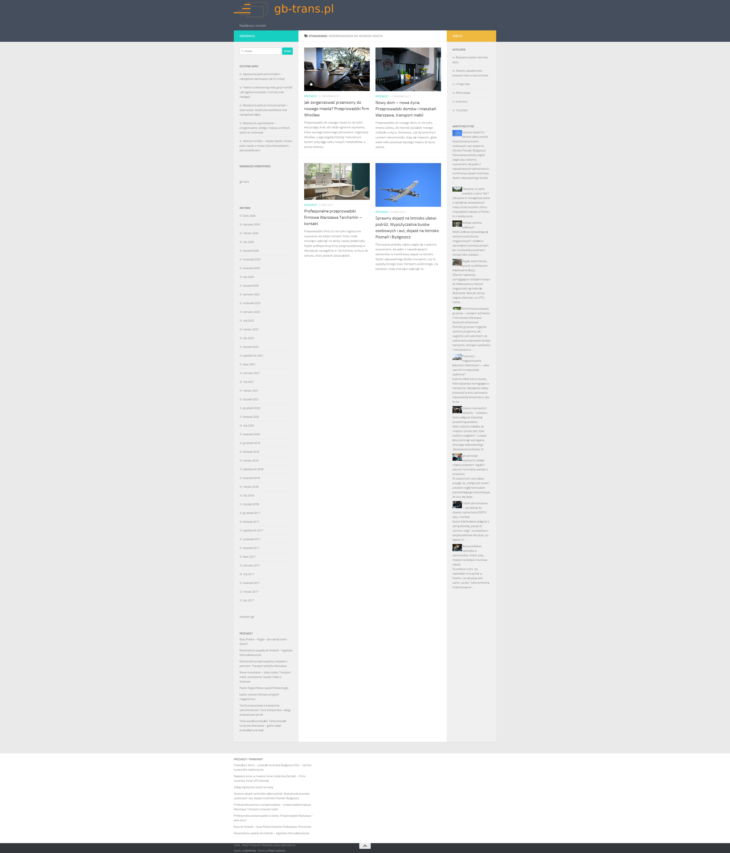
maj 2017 (248, 574)
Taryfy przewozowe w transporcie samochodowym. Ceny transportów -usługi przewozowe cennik (265, 710)
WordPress (250, 850)
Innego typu (463, 84)
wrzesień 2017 (251, 539)
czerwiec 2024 (251, 294)
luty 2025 (248, 277)
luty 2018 (248, 495)
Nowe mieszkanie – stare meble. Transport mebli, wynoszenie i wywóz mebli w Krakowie (265, 677)
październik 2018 (253, 469)
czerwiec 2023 (251, 312)
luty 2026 (248, 242)
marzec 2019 (250, 460)
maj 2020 (248, 425)
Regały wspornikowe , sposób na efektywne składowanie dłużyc (470, 265)
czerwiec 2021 (251, 373)
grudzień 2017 (251, 513)
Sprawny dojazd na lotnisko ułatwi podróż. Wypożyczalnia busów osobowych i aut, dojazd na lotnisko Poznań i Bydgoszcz (470, 141)
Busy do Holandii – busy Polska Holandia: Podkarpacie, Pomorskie (272, 826)
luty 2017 (248, 600)
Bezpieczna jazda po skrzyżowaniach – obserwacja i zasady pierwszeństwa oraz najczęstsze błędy (264, 110)
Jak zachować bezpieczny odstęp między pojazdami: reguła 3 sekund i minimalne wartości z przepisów (470, 465)
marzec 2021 (250, 390)
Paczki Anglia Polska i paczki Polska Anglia (264, 688)
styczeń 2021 (251, 399)
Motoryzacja (463, 92)
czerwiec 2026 (251, 224)
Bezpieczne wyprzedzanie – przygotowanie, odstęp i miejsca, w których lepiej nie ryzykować (265, 127)
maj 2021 (248, 382)
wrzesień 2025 (251, 259)
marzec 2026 (250, 233)
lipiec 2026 (249, 215)
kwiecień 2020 (251, 434)
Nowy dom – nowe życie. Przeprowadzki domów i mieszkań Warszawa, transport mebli (405, 109)
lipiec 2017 (249, 556)
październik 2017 (253, 530)
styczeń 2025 (251, 285)
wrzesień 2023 (251, 303)
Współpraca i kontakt (252, 25)
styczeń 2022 (251, 347)
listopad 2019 (251, 451)
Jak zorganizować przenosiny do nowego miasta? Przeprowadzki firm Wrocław (336, 108)
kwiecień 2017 (251, 583)
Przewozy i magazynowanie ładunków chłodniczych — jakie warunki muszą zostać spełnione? (470, 365)
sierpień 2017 (251, 548)
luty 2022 (248, 338)
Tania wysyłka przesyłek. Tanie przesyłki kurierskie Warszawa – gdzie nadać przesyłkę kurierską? (263, 725)
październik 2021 (253, 355)
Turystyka (461, 110)
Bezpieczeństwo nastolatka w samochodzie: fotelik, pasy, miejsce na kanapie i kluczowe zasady (469, 555)
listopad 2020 (251, 417)
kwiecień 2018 (251, 478)
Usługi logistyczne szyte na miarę (253, 787)
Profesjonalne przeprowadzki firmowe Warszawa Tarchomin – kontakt (333, 217)
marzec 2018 (250, 486)
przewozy (310, 96)
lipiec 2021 (249, 364)
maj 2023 (248, 320)
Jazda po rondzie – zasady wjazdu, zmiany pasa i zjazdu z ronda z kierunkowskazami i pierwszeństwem (266, 145)
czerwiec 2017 (251, 565)
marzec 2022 (250, 329)
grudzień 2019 (251, 443)
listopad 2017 (251, 521)
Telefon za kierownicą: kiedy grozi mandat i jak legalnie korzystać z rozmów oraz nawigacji (266, 92)
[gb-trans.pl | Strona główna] (287, 10)
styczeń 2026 (251, 250)
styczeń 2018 (251, 504)
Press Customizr (276, 850)
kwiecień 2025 (251, 268)
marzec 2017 (250, 591)
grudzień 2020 (251, 408)
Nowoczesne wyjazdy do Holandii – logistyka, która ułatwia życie (271, 833)
